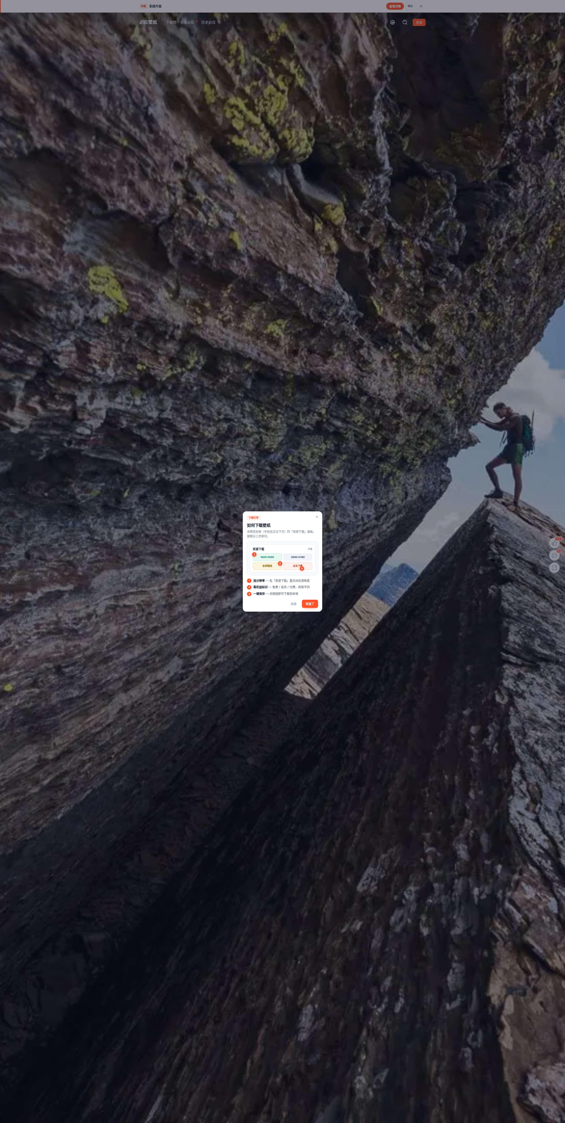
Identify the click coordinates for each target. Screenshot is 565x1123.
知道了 (310, 603)
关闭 (293, 603)
